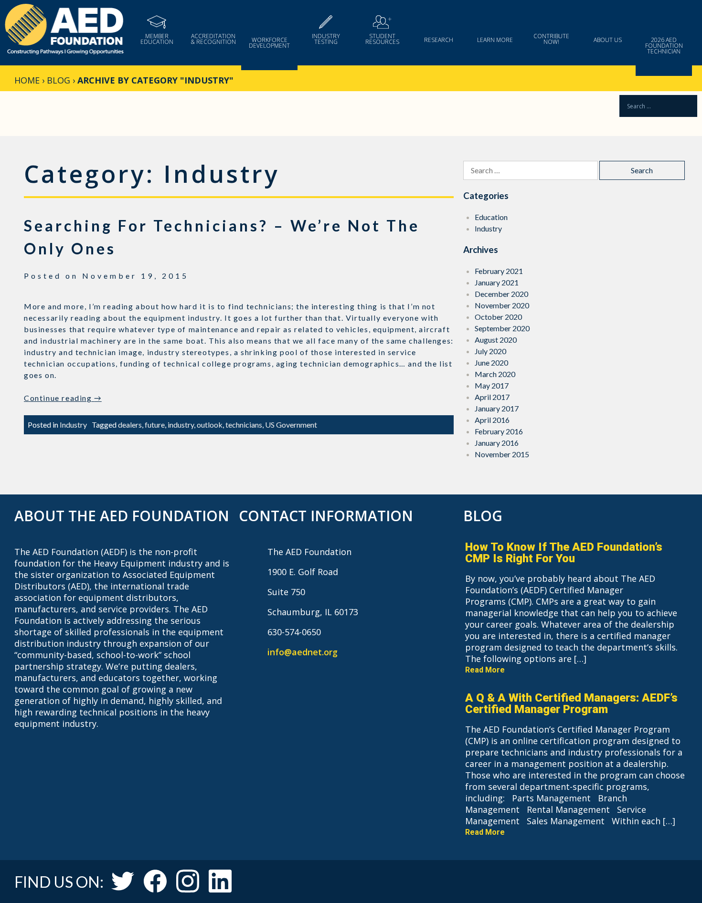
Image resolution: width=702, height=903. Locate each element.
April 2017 (492, 396)
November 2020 (502, 305)
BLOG (58, 80)
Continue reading (63, 397)
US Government (291, 424)
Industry (73, 424)
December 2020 (501, 293)
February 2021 (499, 270)
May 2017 (492, 385)
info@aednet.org (302, 652)
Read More (485, 669)
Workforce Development (269, 42)
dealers (130, 424)
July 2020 (490, 351)
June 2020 (491, 362)
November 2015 (502, 454)
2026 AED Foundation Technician (664, 45)
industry (181, 424)
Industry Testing (326, 38)
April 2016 (492, 419)
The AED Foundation (64, 30)
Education (491, 216)
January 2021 (497, 282)
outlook (210, 424)
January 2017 (497, 408)
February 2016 (499, 431)
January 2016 (497, 442)
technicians (243, 424)
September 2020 (502, 328)
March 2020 (495, 373)
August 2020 (496, 339)
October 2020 (498, 316)
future (155, 424)
